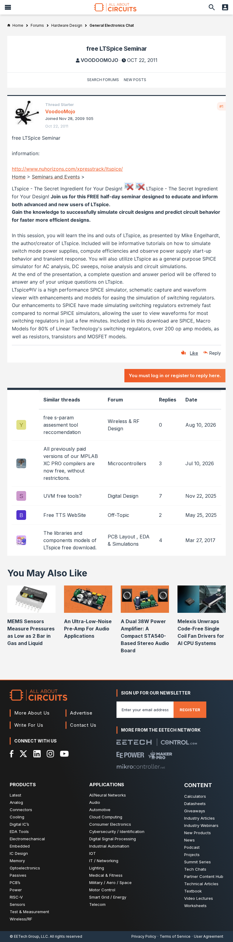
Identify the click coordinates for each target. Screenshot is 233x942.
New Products (197, 832)
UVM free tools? (62, 496)
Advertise (81, 713)
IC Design (19, 853)
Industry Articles (199, 818)
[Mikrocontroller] (140, 766)
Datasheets (195, 803)
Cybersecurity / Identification (116, 831)
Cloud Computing (105, 816)
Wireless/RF (21, 918)
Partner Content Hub (203, 876)
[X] (23, 753)
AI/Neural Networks (107, 795)
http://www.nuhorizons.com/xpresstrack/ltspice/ (67, 169)
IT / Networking (103, 860)
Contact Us (83, 725)
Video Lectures (198, 898)
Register (190, 709)
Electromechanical (27, 838)
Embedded (20, 846)
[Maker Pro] (160, 755)
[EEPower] (130, 755)
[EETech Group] (134, 742)
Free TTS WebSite (64, 515)
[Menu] (8, 7)
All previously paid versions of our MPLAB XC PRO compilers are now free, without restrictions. (70, 463)
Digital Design (123, 496)
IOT (92, 853)
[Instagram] (50, 753)
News (189, 840)
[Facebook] (12, 753)
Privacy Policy (143, 936)
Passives (18, 875)
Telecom (97, 904)
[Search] (212, 7)
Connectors (21, 809)
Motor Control (102, 889)
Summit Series (197, 861)
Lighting (96, 867)
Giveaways (194, 810)
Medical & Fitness (106, 875)
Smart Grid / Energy (107, 897)
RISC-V (16, 897)
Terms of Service (175, 936)
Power (16, 889)
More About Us (32, 713)
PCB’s (15, 882)
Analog (16, 802)
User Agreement (208, 936)
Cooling (17, 816)
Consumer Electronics (110, 824)
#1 (221, 106)
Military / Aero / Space (110, 882)
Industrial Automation (109, 846)
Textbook (193, 891)
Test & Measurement (29, 911)
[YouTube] (64, 753)
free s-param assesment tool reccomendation (62, 425)
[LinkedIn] (37, 753)
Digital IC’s (19, 824)
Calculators (195, 796)
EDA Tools (19, 831)
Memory (17, 860)
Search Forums (103, 79)
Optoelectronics (25, 867)
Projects (192, 854)
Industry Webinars (201, 825)
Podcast (192, 847)
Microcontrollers (127, 463)
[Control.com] (179, 742)
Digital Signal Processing (112, 838)
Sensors (17, 904)
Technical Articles (201, 883)
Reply (215, 353)
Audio (94, 802)
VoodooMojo (99, 60)
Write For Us (28, 725)
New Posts (135, 79)
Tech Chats (195, 869)
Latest (15, 795)
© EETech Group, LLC (29, 936)
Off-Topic (118, 515)
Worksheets (195, 905)
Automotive (99, 809)
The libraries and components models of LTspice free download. (69, 540)
